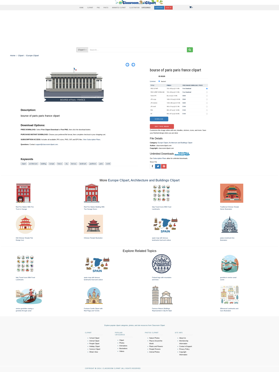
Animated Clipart (119, 7)
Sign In (168, 7)
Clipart (90, 7)
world (108, 164)
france (60, 164)
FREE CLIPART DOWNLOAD (157, 92)
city (66, 164)
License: (153, 81)
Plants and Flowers (156, 346)
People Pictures (155, 349)
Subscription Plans (159, 158)
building (43, 164)
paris (101, 164)
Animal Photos (154, 352)
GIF (151, 113)
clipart (24, 164)
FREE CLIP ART (154, 88)
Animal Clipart (94, 341)
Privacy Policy (184, 349)
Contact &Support (185, 346)
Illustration (134, 7)
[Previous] (127, 64)
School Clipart (94, 338)
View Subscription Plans (91, 139)
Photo (106, 7)
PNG (98, 7)
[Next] (133, 64)
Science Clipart (94, 349)
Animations (123, 346)
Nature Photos (154, 338)
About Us (182, 338)
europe (51, 164)
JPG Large (153, 99)
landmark (83, 164)
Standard (163, 81)
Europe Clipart (32, 55)
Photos (121, 343)
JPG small (153, 106)
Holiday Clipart (94, 346)
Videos (121, 351)
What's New (93, 352)
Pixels (169, 85)
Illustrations (123, 348)
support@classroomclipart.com (47, 144)
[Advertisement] (139, 27)
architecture (33, 164)
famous (73, 164)
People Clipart (94, 343)
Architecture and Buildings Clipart (180, 143)
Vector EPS (153, 96)
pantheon (93, 164)
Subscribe (159, 7)
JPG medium (154, 103)
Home (82, 7)
